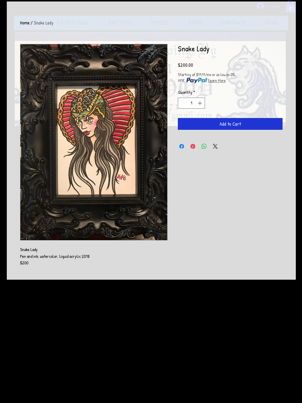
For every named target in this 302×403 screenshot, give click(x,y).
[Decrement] (182, 103)
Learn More (217, 80)
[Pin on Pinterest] (192, 146)
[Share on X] (215, 146)
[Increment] (200, 103)
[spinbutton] (191, 103)
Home (24, 22)
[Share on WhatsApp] (204, 146)
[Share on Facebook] (181, 146)
